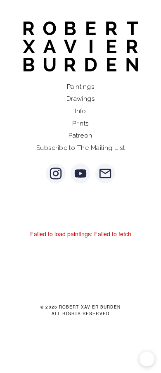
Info (80, 111)
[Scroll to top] (147, 359)
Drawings (80, 98)
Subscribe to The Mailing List (80, 148)
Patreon (80, 135)
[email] (105, 173)
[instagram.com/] (56, 173)
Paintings (80, 86)
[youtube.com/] (80, 173)
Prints (80, 123)
